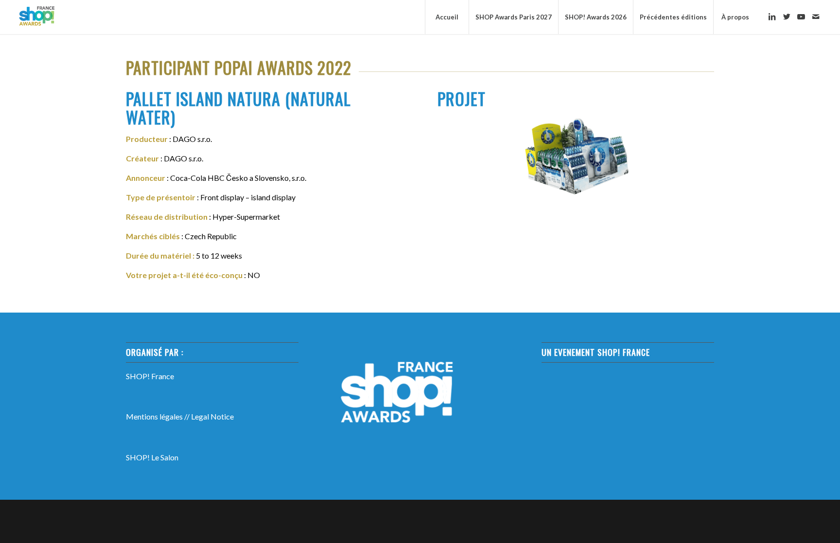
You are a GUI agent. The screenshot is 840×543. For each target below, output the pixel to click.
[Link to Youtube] (801, 16)
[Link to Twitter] (786, 16)
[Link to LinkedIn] (772, 16)
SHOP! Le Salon (152, 457)
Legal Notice (212, 416)
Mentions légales (154, 416)
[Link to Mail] (815, 16)
